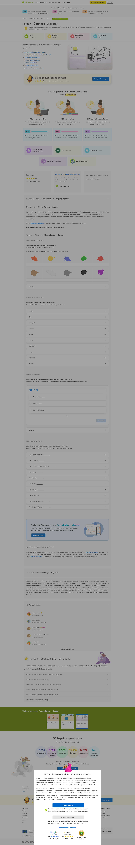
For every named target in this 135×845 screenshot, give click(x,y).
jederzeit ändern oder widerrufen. (50, 797)
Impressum (73, 827)
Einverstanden (68, 805)
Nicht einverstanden (68, 817)
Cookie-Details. (91, 784)
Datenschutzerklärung (76, 784)
